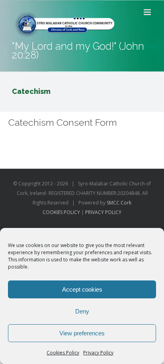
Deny (82, 311)
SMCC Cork (119, 202)
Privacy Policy (98, 352)
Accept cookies (82, 289)
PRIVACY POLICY (103, 212)
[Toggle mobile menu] (148, 12)
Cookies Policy (63, 352)
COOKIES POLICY (61, 212)
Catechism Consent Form (62, 122)
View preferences (82, 333)
